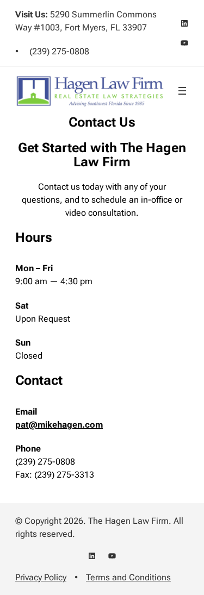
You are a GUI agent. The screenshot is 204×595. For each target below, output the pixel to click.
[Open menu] (182, 90)
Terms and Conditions (128, 577)
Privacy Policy (40, 577)
